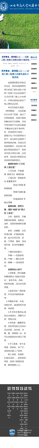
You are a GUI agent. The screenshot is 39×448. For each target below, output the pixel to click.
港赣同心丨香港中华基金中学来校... (34, 110)
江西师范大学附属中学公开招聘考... (34, 64)
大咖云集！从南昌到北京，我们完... (34, 120)
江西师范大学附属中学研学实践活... (34, 78)
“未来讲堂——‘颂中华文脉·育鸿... (34, 105)
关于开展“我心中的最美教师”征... (34, 88)
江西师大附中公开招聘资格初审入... (34, 73)
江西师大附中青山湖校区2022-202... (34, 83)
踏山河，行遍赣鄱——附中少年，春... (34, 115)
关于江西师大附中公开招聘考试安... (34, 69)
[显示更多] (35, 92)
